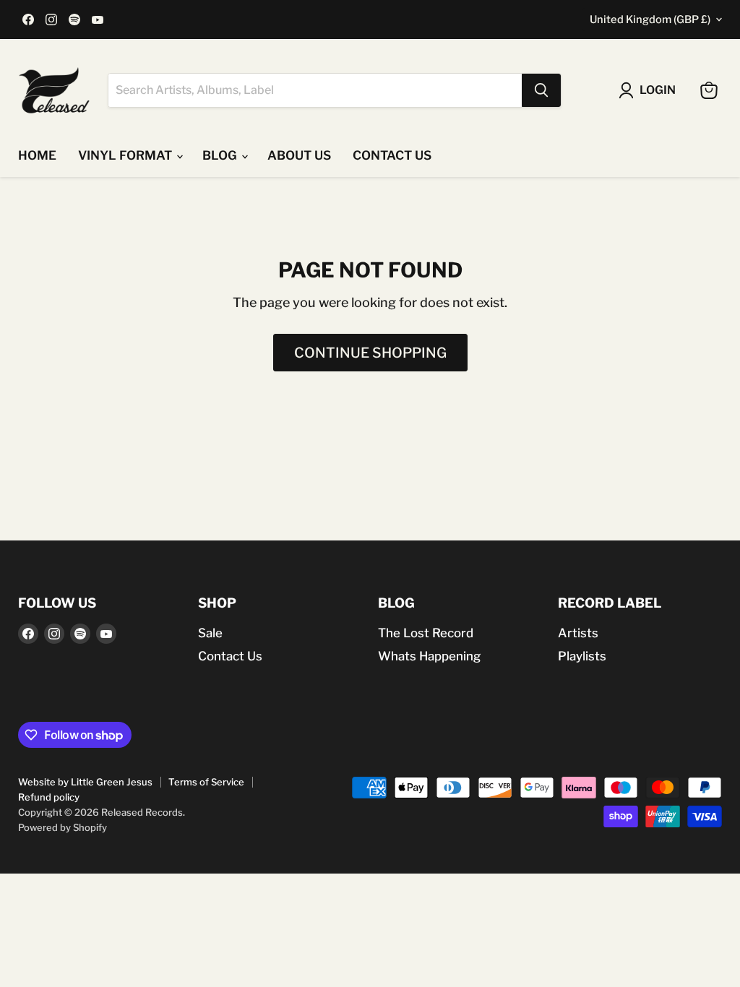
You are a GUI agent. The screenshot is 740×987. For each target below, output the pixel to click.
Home (37, 155)
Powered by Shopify (62, 827)
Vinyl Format (126, 155)
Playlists (582, 656)
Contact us (392, 155)
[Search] (541, 90)
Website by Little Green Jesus (85, 782)
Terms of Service (206, 782)
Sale (210, 633)
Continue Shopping (370, 352)
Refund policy (48, 797)
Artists (578, 633)
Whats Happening (429, 656)
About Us (299, 155)
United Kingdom (650, 19)
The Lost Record (425, 633)
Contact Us (230, 656)
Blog (221, 155)
